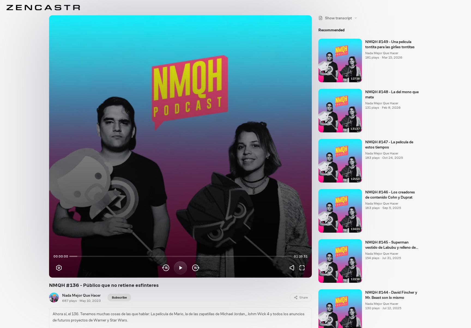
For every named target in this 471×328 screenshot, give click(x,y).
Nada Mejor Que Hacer (81, 295)
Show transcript (338, 18)
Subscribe (119, 297)
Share (303, 297)
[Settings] (59, 267)
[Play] (180, 267)
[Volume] (293, 267)
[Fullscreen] (302, 267)
